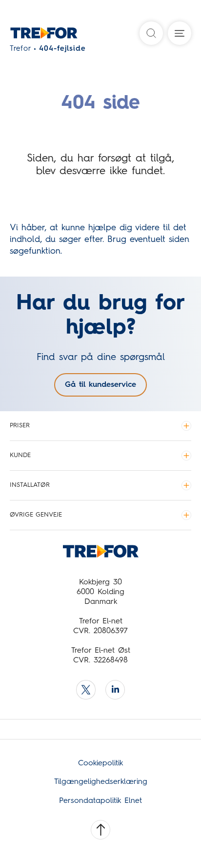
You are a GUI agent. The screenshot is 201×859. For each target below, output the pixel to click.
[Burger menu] (179, 33)
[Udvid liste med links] (186, 426)
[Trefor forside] (30, 35)
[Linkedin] (115, 689)
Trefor (20, 49)
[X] (86, 689)
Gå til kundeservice (100, 385)
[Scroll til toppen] (100, 829)
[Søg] (151, 33)
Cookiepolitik (100, 763)
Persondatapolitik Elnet (100, 801)
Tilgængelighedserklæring (100, 782)
